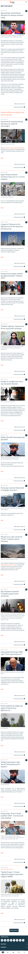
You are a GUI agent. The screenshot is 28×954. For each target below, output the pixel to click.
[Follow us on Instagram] (11, 940)
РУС (19, 952)
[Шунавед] (8, 952)
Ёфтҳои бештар (14, 930)
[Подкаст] (23, 940)
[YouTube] (13, 952)
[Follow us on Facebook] (5, 940)
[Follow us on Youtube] (8, 940)
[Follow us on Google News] (2, 940)
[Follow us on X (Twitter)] (14, 940)
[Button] (20, 104)
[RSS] (20, 940)
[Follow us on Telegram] (17, 940)
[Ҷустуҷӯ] (24, 952)
